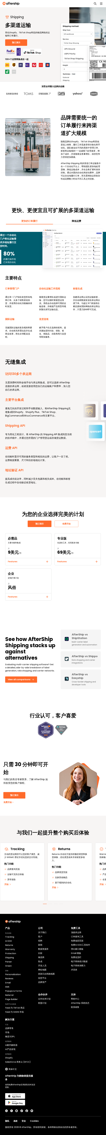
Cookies (34, 1120)
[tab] (29, 221)
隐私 (7, 1120)
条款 (15, 1120)
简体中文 (13, 1069)
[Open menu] (101, 3)
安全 (24, 1120)
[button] (28, 561)
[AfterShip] (12, 3)
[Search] (95, 3)
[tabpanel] (53, 283)
